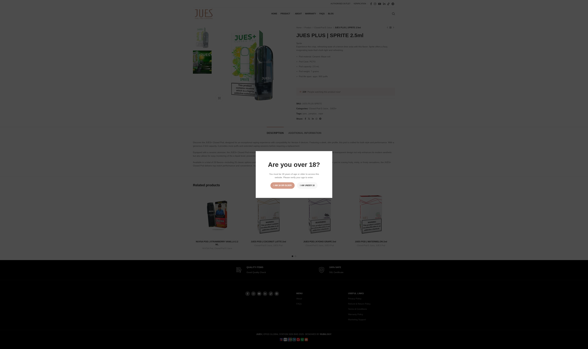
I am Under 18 (307, 185)
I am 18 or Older (282, 185)
